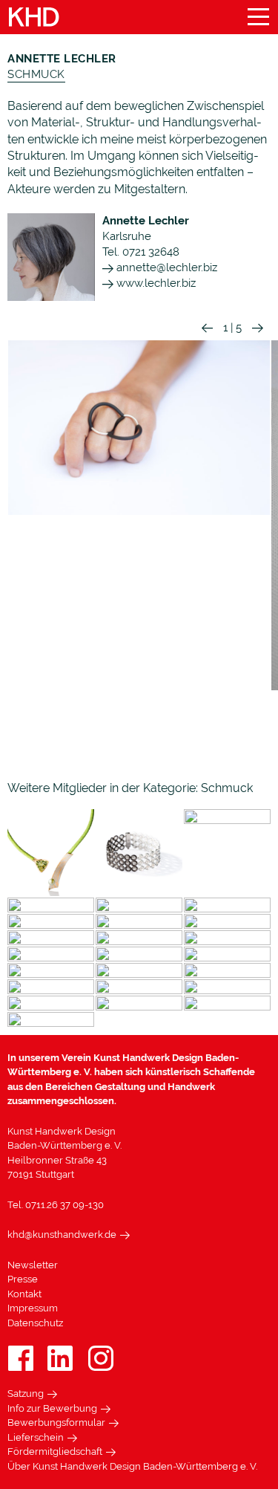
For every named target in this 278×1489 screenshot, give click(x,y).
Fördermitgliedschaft (54, 1451)
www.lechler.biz (154, 283)
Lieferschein (35, 1437)
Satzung (25, 1393)
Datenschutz (35, 1323)
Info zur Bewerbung (52, 1408)
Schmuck (36, 74)
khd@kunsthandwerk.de (61, 1234)
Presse (22, 1279)
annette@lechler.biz (165, 267)
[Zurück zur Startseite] (34, 17)
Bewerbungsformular (56, 1422)
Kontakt (24, 1294)
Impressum (32, 1308)
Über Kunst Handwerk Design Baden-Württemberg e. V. (132, 1466)
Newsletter (32, 1265)
